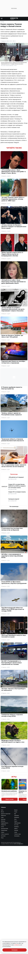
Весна (2, 811)
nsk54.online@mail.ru (18, 843)
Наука (15, 821)
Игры (14, 777)
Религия (16, 830)
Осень (2, 826)
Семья (2, 832)
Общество (3, 824)
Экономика (16, 835)
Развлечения (4, 830)
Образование (17, 823)
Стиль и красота (5, 834)
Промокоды (14, 474)
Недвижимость (4, 823)
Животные (3, 815)
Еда (15, 813)
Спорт (15, 832)
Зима (2, 817)
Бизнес (16, 810)
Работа (15, 828)
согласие (16, 945)
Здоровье (16, 815)
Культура (3, 819)
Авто (2, 810)
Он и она (16, 824)
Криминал (16, 817)
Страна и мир (17, 834)
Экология (3, 835)
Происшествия (4, 828)
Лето (15, 819)
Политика (16, 826)
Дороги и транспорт (5, 813)
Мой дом (3, 821)
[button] (14, 479)
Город (2, 21)
